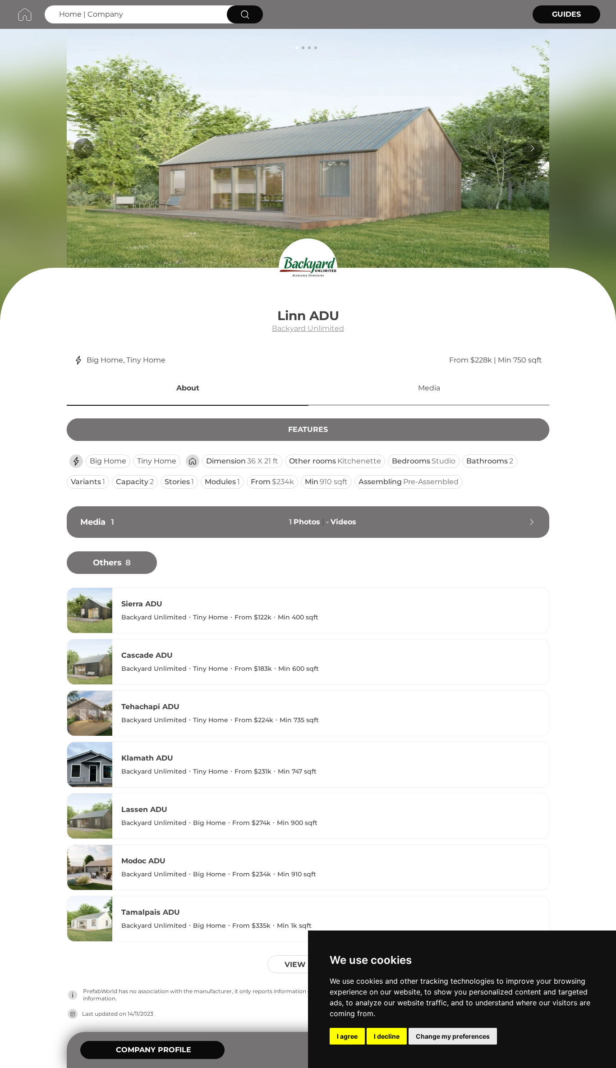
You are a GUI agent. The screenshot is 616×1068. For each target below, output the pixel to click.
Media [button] (429, 388)
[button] (187, 389)
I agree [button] (347, 1036)
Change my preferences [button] (453, 1036)
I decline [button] (387, 1036)
